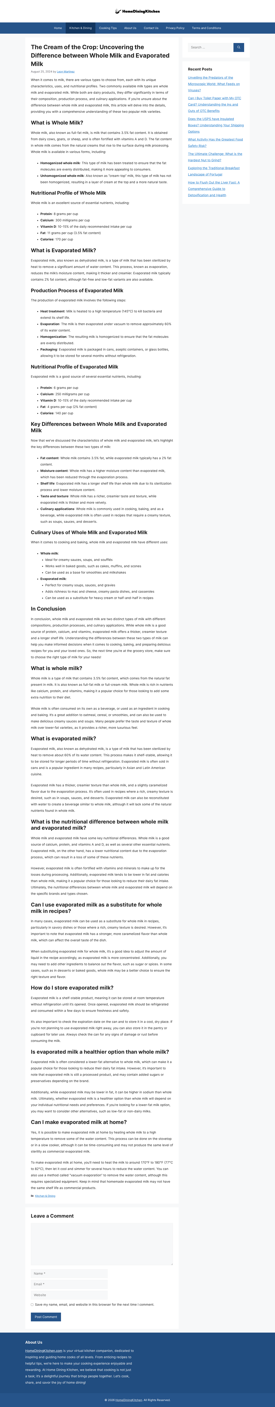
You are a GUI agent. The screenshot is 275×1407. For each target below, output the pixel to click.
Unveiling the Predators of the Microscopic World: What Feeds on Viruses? (214, 84)
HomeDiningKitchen (128, 1400)
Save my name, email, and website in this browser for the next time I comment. (94, 1304)
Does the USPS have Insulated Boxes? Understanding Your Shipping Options (216, 125)
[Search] (238, 47)
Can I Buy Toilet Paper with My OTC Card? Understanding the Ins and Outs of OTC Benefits (214, 104)
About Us (130, 28)
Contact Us (151, 28)
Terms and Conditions (206, 28)
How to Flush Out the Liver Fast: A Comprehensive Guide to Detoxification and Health (214, 189)
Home (58, 28)
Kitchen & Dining (80, 28)
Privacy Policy (175, 28)
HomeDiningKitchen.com (43, 1351)
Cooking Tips (108, 28)
